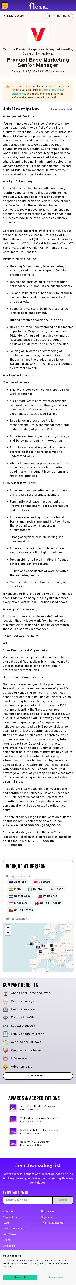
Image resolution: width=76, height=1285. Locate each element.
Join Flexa (9, 1234)
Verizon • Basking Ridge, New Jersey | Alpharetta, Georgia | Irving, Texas (38, 52)
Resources (47, 1211)
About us (8, 1211)
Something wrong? (61, 109)
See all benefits (38, 1076)
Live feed (9, 1246)
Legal (6, 1240)
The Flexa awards (52, 1223)
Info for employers (14, 1229)
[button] (53, 949)
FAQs (6, 1223)
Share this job (61, 16)
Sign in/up (47, 1217)
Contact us (10, 1217)
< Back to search (14, 16)
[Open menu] (4, 5)
